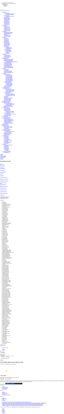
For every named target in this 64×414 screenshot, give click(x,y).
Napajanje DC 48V (7, 28)
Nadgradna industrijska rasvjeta (8, 119)
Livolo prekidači (6, 136)
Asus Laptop (28, 405)
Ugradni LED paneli (7, 74)
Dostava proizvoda (5, 387)
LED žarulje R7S (6, 24)
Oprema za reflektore (7, 36)
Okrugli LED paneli (9, 75)
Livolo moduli (6, 141)
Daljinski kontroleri (9, 48)
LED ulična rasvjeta (5, 116)
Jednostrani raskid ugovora (6, 394)
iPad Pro (14, 404)
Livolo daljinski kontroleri (8, 140)
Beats (38, 405)
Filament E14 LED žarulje (10, 16)
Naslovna (3, 349)
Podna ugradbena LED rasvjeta (10, 113)
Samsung (7, 404)
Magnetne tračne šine (7, 130)
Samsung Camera (21, 403)
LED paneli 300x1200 (9, 79)
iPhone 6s (16, 404)
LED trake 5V (6, 38)
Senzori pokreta (6, 152)
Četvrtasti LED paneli (9, 83)
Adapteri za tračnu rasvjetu (8, 126)
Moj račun (3, 392)
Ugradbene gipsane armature (10, 90)
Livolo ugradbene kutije (7, 142)
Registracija (6, 5)
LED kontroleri (6, 46)
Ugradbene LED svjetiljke (10, 112)
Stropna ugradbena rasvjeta (10, 89)
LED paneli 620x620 (9, 77)
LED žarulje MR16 (7, 18)
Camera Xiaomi (27, 402)
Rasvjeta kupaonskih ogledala (8, 106)
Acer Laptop (31, 402)
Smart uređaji (4, 144)
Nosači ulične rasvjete (7, 117)
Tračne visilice (6, 128)
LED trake (3, 37)
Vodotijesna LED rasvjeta (8, 122)
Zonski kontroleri (8, 47)
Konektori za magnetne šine (10, 131)
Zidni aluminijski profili (7, 65)
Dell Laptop (44, 402)
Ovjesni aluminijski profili (8, 64)
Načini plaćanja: (2, 384)
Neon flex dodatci (6, 57)
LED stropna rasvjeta (7, 108)
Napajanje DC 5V (7, 26)
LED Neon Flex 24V (7, 55)
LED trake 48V (6, 40)
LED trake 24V (6, 39)
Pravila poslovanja (5, 388)
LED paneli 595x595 (9, 76)
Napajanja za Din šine (7, 29)
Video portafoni (6, 149)
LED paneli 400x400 (9, 80)
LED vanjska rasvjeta (5, 107)
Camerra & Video (4, 402)
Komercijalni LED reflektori (8, 32)
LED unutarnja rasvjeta (5, 87)
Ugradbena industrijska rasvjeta (8, 120)
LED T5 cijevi (6, 69)
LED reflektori (4, 31)
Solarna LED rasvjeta (5, 124)
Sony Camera (17, 403)
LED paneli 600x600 (9, 78)
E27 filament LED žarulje (10, 14)
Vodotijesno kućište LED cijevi (8, 72)
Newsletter (3, 400)
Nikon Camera (8, 403)
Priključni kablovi (8, 51)
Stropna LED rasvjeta (7, 88)
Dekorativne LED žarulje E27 (10, 13)
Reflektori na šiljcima (7, 109)
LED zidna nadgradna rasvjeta (10, 95)
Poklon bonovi (4, 398)
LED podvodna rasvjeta (7, 115)
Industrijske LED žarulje (7, 121)
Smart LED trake (6, 44)
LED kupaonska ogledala (8, 105)
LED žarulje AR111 (7, 22)
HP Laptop (31, 405)
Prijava (5, 6)
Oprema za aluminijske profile (8, 67)
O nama (3, 386)
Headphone (41, 405)
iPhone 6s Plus (20, 404)
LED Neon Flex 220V (7, 56)
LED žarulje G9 (6, 21)
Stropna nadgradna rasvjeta (10, 91)
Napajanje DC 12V (7, 27)
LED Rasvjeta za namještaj (6, 101)
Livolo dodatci (6, 143)
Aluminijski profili (5, 58)
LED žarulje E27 (6, 12)
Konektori (7, 52)
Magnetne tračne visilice (7, 132)
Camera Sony (22, 402)
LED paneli (4, 73)
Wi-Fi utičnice (6, 147)
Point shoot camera (27, 403)
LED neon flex (4, 54)
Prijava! (10, 378)
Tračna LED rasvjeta (5, 125)
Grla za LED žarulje (7, 19)
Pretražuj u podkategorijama (5, 356)
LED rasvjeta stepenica (7, 99)
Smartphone (4, 404)
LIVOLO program (5, 135)
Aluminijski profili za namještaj (8, 59)
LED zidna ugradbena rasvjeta (10, 94)
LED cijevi (4, 68)
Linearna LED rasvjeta (7, 98)
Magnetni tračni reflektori (8, 133)
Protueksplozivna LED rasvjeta (8, 123)
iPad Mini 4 (10, 404)
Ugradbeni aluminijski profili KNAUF (11, 61)
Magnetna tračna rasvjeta (6, 129)
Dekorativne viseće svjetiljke (8, 97)
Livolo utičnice (6, 138)
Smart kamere (6, 145)
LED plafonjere (6, 96)
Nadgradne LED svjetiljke (10, 111)
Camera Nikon (12, 402)
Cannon (9, 402)
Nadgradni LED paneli (7, 81)
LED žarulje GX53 (7, 23)
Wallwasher (6, 34)
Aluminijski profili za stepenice (8, 66)
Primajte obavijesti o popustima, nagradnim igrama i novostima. (9, 377)
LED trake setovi (6, 45)
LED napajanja (4, 25)
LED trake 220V (6, 42)
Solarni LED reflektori (7, 35)
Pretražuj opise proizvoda (5, 358)
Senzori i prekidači (9, 50)
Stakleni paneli (6, 137)
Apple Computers (36, 402)
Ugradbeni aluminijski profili (8, 60)
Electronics (4, 403)
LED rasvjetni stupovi (7, 114)
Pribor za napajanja (7, 30)
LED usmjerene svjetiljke (9, 93)
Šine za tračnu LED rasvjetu (8, 127)
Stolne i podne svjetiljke (7, 100)
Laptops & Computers (5, 405)
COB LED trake (6, 41)
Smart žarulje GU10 (7, 150)
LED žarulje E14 (6, 15)
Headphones (35, 405)
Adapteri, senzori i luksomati (6, 151)
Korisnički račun (5, 4)
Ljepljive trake (8, 53)
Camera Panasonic (17, 402)
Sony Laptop (41, 402)
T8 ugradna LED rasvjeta (8, 71)
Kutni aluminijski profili (7, 63)
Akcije (3, 399)
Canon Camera (12, 403)
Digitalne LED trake (7, 43)
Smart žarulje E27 (6, 148)
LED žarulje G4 (6, 20)
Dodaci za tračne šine (7, 134)
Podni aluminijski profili (7, 62)
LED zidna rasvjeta (7, 92)
